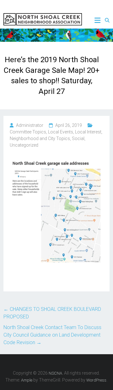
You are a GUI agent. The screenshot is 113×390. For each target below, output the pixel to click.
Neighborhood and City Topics (40, 138)
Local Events (60, 131)
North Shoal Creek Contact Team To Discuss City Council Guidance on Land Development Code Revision (52, 334)
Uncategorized (24, 145)
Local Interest (88, 131)
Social (78, 138)
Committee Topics (28, 131)
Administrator (29, 125)
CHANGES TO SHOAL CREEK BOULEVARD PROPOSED (52, 313)
